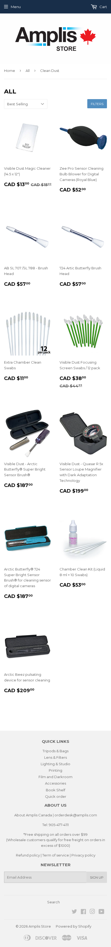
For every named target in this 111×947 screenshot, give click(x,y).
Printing (55, 770)
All (28, 70)
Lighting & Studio (55, 764)
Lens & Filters (55, 757)
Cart (103, 7)
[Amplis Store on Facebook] (83, 912)
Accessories (55, 783)
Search (53, 902)
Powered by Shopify (73, 926)
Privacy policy (83, 855)
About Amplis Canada (33, 815)
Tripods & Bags (55, 751)
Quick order (55, 796)
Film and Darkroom (55, 777)
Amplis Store (40, 926)
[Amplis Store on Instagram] (92, 912)
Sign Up (96, 877)
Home (9, 70)
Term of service (55, 855)
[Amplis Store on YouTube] (101, 912)
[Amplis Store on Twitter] (74, 912)
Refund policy (28, 855)
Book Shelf (55, 790)
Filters (97, 104)
